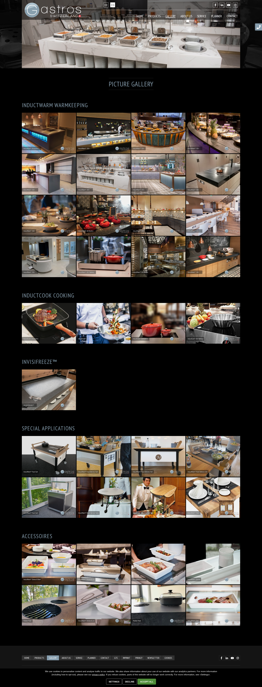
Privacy (138, 657)
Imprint (126, 657)
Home (139, 16)
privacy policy (98, 674)
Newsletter (153, 657)
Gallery (170, 16)
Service (79, 657)
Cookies (168, 657)
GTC (116, 657)
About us (66, 657)
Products (39, 657)
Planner (216, 16)
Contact (105, 657)
